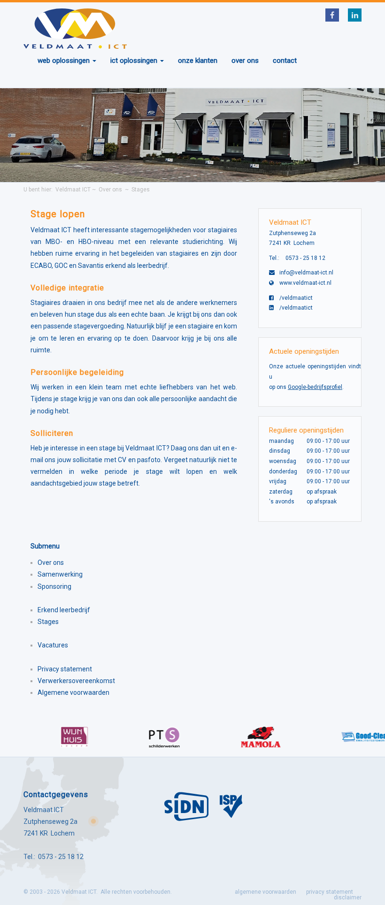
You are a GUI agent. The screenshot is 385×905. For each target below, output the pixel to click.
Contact (285, 60)
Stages (140, 189)
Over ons (245, 60)
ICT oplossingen (134, 60)
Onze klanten (197, 60)
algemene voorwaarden (265, 892)
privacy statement (329, 892)
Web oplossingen (65, 60)
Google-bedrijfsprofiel (315, 387)
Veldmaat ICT (73, 189)
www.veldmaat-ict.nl (305, 283)
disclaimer (348, 897)
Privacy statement (65, 669)
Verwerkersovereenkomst (76, 680)
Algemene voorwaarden (73, 692)
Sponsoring (54, 586)
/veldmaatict (296, 298)
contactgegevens (55, 794)
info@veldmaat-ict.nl (306, 272)
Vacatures (53, 645)
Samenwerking (60, 574)
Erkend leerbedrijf (64, 610)
